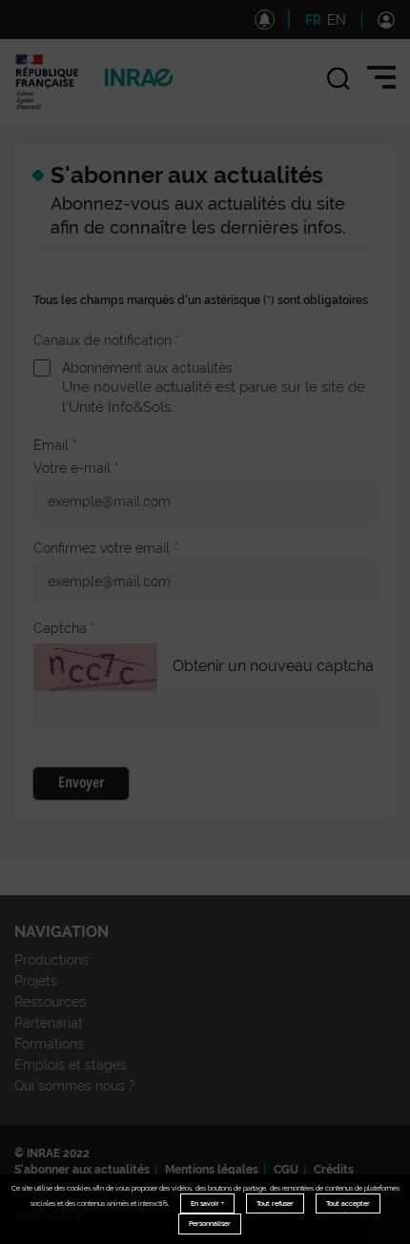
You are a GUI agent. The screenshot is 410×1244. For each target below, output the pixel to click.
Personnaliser (210, 1223)
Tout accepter (348, 1203)
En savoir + (207, 1203)
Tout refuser (275, 1203)
